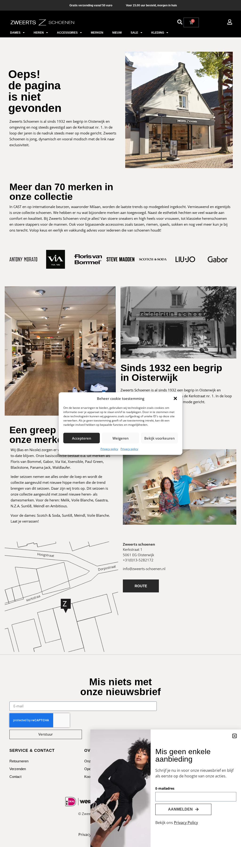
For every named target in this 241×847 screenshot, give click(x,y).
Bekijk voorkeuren (159, 438)
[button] (175, 398)
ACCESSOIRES (67, 32)
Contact (15, 777)
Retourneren (18, 761)
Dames (15, 32)
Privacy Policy (186, 822)
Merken (97, 32)
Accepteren (81, 438)
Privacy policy (109, 449)
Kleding (157, 32)
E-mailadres (164, 789)
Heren (39, 32)
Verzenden (17, 769)
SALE (134, 32)
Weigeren (120, 438)
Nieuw (117, 32)
